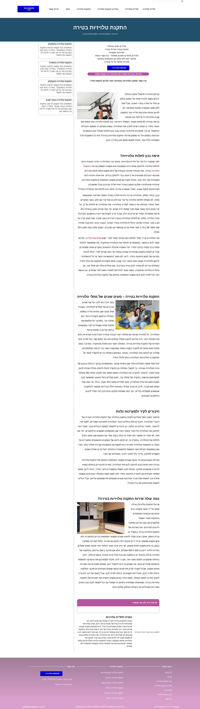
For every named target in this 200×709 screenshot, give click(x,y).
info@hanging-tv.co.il (33, 706)
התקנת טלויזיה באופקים (60, 44)
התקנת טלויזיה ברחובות (113, 693)
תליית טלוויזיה (131, 9)
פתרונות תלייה (93, 238)
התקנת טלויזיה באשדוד (60, 62)
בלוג (68, 9)
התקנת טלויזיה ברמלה (114, 688)
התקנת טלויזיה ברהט (115, 698)
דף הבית (115, 34)
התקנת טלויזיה (84, 9)
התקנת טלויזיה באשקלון (60, 81)
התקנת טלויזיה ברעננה (114, 678)
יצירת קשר (54, 9)
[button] (80, 603)
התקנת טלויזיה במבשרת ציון (112, 673)
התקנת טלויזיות (104, 34)
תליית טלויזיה (149, 9)
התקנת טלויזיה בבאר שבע (59, 100)
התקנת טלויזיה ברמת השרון (112, 683)
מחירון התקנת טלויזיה (108, 9)
